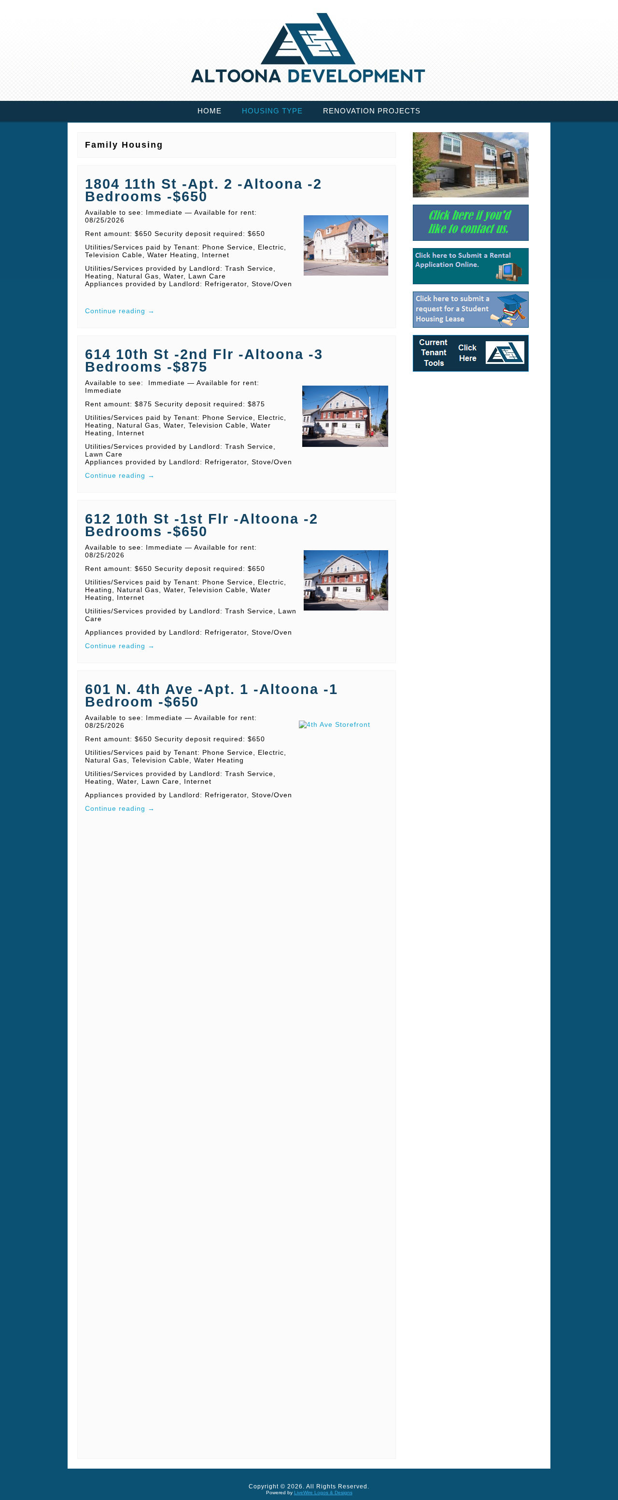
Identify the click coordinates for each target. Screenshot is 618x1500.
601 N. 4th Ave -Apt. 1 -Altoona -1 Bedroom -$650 (211, 695)
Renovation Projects (372, 111)
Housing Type (272, 111)
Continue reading (120, 311)
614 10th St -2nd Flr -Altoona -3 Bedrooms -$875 (204, 361)
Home (209, 111)
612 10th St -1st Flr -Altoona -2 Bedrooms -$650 (201, 525)
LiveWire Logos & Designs (323, 1492)
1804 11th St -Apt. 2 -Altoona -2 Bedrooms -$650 (203, 190)
